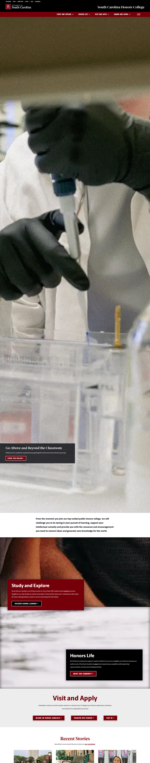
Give (32, 1)
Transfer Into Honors (83, 718)
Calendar (8, 1)
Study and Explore (64, 14)
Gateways (37, 1)
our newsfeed (90, 744)
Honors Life (83, 14)
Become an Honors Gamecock (48, 718)
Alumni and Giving (121, 14)
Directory (20, 1)
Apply (26, 1)
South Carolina (121, 7)
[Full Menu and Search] (138, 14)
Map (14, 1)
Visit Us (109, 718)
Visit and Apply (101, 14)
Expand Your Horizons (15, 458)
